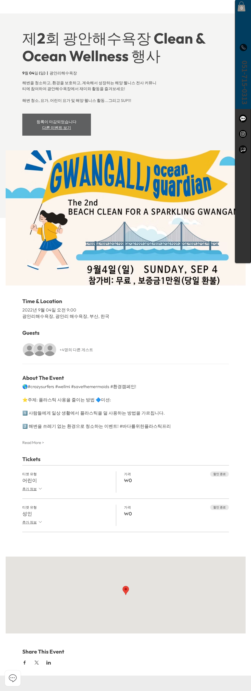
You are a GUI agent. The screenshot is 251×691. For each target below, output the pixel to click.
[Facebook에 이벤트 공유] (24, 663)
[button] (241, 6)
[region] (243, 131)
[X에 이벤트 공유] (36, 663)
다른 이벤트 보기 (56, 127)
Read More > (33, 442)
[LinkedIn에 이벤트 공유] (48, 663)
